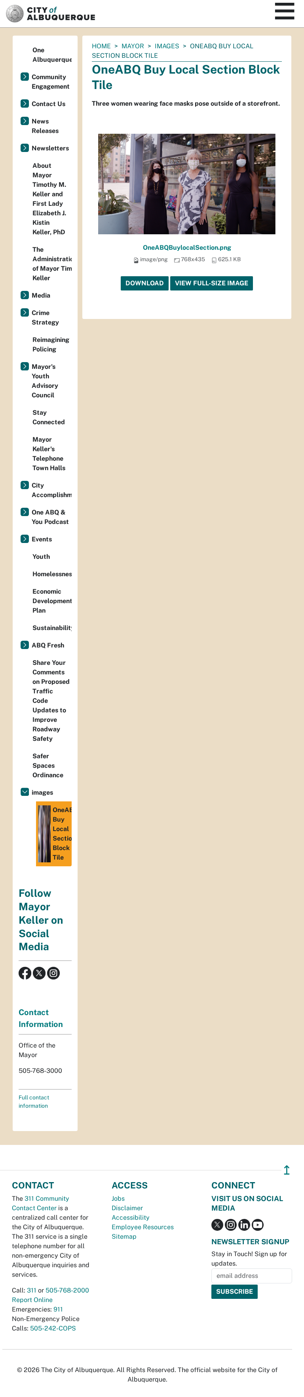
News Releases (45, 126)
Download (144, 283)
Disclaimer (127, 1208)
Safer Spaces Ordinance (47, 765)
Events (42, 539)
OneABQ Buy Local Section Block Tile (62, 833)
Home (101, 46)
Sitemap (124, 1236)
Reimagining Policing (50, 344)
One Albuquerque (52, 54)
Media (41, 295)
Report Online (32, 1300)
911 (58, 1309)
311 (31, 1290)
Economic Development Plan (52, 601)
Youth (41, 556)
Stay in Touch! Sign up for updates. (249, 1258)
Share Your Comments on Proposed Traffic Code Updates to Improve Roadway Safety (51, 700)
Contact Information (41, 1018)
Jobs (118, 1198)
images (167, 46)
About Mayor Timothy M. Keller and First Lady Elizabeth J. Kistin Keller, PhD (49, 199)
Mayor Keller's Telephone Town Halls (48, 454)
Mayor (133, 46)
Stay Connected (48, 417)
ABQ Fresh (48, 645)
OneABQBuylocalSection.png (187, 247)
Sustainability (52, 628)
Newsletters (50, 148)
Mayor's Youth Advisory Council (45, 381)
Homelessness (52, 574)
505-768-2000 (67, 1290)
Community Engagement (51, 81)
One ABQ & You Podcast (50, 517)
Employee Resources (143, 1227)
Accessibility (131, 1217)
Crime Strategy (45, 317)
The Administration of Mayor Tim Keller (52, 264)
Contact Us (48, 104)
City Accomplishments (52, 490)
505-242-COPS (53, 1328)
